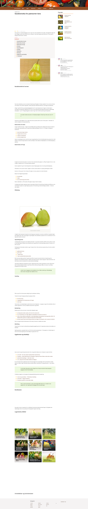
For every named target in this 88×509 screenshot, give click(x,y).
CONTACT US (63, 501)
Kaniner (39, 505)
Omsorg (18, 46)
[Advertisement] (35, 22)
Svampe (39, 8)
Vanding (18, 49)
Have (23, 8)
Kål (46, 505)
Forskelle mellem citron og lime (65, 77)
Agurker (31, 504)
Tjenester (51, 8)
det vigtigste (17, 8)
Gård (27, 8)
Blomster (33, 8)
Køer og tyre (40, 504)
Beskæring (19, 51)
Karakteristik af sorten (21, 41)
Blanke (44, 8)
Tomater (31, 503)
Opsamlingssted (20, 47)
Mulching (19, 52)
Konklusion (19, 56)
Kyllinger (39, 503)
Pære (18, 11)
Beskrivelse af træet (21, 42)
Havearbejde (16, 11)
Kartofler (31, 507)
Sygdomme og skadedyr (22, 54)
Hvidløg (31, 505)
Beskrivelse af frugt (21, 44)
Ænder (39, 507)
